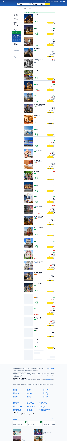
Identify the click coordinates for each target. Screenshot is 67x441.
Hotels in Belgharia (15, 437)
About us (52, 1)
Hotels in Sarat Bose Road (16, 438)
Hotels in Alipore (45, 436)
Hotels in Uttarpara (15, 436)
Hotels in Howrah (15, 433)
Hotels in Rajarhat (15, 434)
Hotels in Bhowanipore (29, 438)
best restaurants (18, 420)
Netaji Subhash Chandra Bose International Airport (18, 428)
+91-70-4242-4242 (47, 1)
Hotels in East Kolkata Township (16, 440)
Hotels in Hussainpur (28, 440)
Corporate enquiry (56, 1)
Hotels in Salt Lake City (46, 434)
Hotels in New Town (45, 433)
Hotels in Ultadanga (28, 437)
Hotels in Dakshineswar (29, 433)
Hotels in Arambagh (28, 434)
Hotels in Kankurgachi (45, 437)
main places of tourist (48, 424)
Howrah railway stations (39, 428)
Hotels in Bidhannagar (28, 436)
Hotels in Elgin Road (45, 438)
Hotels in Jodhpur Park (46, 440)
